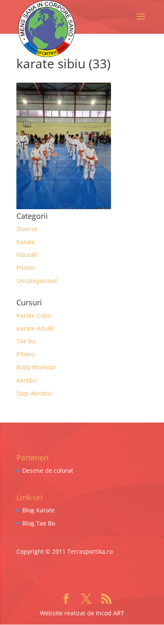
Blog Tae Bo (38, 523)
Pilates (25, 268)
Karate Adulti (34, 328)
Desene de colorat (47, 470)
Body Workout (36, 367)
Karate (25, 242)
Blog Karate (38, 510)
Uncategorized (36, 281)
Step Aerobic (34, 393)
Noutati (26, 255)
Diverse (26, 229)
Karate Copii (33, 315)
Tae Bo (25, 341)
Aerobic (27, 380)
